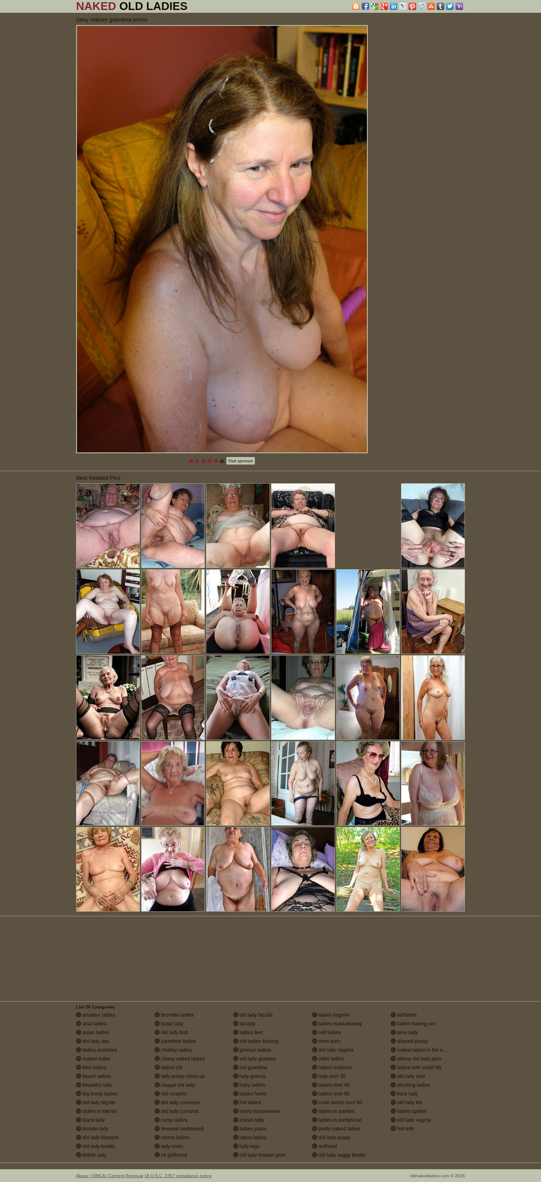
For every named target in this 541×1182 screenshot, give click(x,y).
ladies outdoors (335, 1067)
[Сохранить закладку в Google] (375, 6)
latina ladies (252, 1137)
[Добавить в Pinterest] (412, 6)
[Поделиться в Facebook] (365, 6)
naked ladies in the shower (426, 1050)
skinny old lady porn (418, 1058)
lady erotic (172, 1146)
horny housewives (259, 1111)
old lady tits (409, 1102)
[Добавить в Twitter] (450, 6)
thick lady (407, 1093)
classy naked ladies (182, 1058)
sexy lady (407, 1032)
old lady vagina (413, 1120)
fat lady (246, 1023)
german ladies (254, 1050)
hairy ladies (251, 1085)
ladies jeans (252, 1128)
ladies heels (252, 1093)
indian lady (251, 1120)
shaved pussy (412, 1041)
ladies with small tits (418, 1067)
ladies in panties (336, 1111)
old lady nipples (335, 1050)
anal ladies (94, 1023)
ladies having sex (416, 1023)
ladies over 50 (333, 1093)
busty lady (171, 1023)
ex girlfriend (173, 1155)
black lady (93, 1120)
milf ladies (329, 1032)
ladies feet (250, 1032)
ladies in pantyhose (339, 1120)
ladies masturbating (339, 1023)
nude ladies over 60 (339, 1102)
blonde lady (94, 1128)
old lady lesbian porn (262, 1155)
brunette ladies (177, 1015)
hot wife (405, 1128)
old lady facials (255, 1015)
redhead (327, 1146)
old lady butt (174, 1032)
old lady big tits (98, 1102)
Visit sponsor (240, 460)
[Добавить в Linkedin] (393, 6)
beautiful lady (96, 1085)
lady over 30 (331, 1076)
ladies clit (171, 1067)
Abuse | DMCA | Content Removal (109, 1175)
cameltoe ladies (178, 1041)
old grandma (252, 1067)
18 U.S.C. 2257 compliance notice (178, 1175)
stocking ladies (413, 1085)
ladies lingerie (333, 1015)
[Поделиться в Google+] (384, 6)
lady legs (249, 1146)
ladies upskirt (411, 1111)
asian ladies (95, 1032)
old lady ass (95, 1041)
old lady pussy (333, 1137)
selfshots (406, 1015)
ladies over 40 (333, 1085)
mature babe (95, 1058)
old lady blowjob (100, 1137)
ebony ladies (174, 1137)
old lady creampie (180, 1102)
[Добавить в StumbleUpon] (431, 6)
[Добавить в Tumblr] (440, 6)
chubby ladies (176, 1050)
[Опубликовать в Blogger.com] (356, 6)
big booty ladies (99, 1093)
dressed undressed (182, 1128)
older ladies (330, 1058)
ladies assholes (99, 1050)
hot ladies (249, 1102)
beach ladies (96, 1076)
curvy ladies (174, 1120)
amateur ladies (98, 1015)
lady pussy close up (182, 1076)
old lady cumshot (179, 1111)
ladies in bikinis (99, 1111)
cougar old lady (177, 1085)
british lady (93, 1155)
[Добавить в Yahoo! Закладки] (459, 6)
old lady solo (410, 1076)
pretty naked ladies (338, 1128)
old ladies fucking (258, 1041)
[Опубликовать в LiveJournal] (403, 6)
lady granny (251, 1076)
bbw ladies (93, 1067)
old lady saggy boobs (341, 1155)
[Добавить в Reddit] (421, 6)
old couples (173, 1093)
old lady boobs (98, 1146)
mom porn (329, 1041)
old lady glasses (257, 1058)
